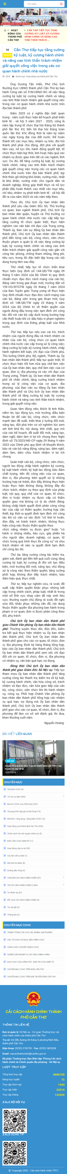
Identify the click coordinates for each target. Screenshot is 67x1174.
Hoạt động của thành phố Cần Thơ (41, 76)
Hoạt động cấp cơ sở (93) (18, 848)
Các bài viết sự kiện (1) (17, 856)
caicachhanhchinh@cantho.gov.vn (28, 1053)
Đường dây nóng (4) (16, 870)
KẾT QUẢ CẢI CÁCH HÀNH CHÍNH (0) (23, 900)
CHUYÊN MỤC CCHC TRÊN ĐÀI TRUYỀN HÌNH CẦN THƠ (31, 977)
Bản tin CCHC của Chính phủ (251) (22, 804)
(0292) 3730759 (23, 1048)
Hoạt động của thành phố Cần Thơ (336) (25, 826)
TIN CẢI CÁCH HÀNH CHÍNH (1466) (22, 885)
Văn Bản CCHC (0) (15, 789)
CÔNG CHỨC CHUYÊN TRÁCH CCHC (23, 947)
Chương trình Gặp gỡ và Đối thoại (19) (24, 811)
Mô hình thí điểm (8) (16, 863)
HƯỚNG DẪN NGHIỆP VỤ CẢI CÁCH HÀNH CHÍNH (28, 954)
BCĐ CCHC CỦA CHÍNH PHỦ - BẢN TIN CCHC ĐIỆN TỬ (30, 962)
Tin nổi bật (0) (13, 907)
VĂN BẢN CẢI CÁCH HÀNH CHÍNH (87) (24, 878)
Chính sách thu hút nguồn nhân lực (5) (24, 833)
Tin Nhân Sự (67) (14, 892)
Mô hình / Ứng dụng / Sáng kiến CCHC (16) (26, 819)
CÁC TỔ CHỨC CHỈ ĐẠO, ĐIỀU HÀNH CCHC (25, 940)
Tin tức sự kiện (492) (16, 797)
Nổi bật (10, 761)
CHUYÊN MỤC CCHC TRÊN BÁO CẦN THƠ (25, 969)
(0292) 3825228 (47, 1048)
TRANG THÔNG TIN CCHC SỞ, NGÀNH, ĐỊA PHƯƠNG (29, 932)
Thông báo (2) (13, 915)
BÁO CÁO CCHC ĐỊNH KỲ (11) (20, 841)
